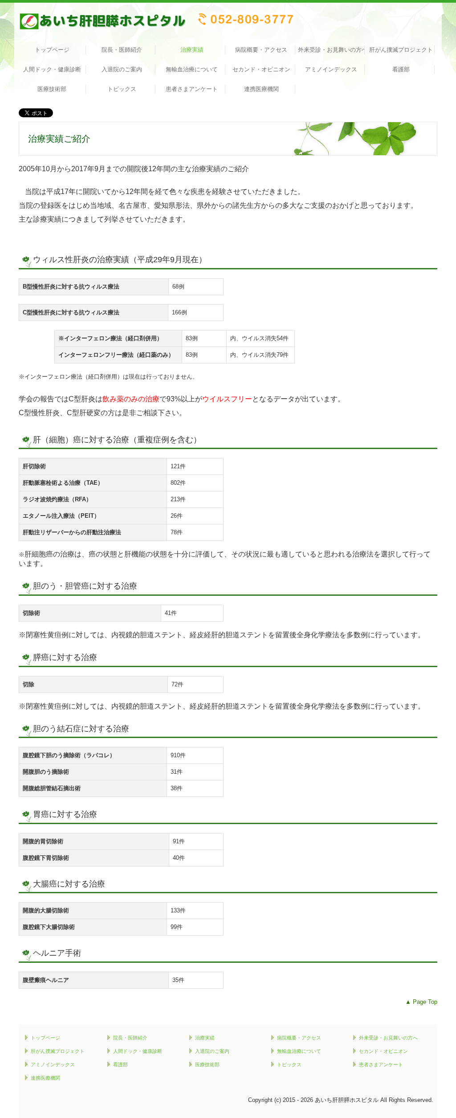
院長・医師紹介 (122, 49)
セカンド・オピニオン (261, 69)
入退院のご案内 (122, 69)
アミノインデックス (331, 69)
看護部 (401, 69)
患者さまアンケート (192, 89)
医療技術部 (51, 89)
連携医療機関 (261, 89)
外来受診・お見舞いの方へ (331, 49)
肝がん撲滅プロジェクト (401, 49)
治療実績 (192, 49)
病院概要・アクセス (261, 49)
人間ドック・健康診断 (52, 69)
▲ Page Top (421, 1001)
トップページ (52, 49)
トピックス (121, 89)
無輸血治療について (192, 69)
